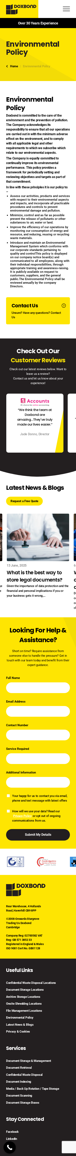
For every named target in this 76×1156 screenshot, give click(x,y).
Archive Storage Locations (23, 997)
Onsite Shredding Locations (24, 1003)
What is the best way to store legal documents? (34, 576)
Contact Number (17, 725)
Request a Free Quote (24, 501)
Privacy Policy (22, 816)
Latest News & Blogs (19, 1024)
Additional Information (21, 772)
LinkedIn (11, 1139)
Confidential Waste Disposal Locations (31, 983)
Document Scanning (19, 1095)
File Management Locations (24, 1011)
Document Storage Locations (25, 990)
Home (14, 66)
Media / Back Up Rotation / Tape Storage (32, 1089)
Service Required (17, 749)
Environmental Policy (19, 1017)
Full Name (13, 678)
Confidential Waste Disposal (24, 1075)
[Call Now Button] (9, 1147)
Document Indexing (18, 1081)
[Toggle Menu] (66, 10)
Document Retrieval (19, 1068)
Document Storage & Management (28, 1061)
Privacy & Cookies (18, 1031)
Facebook (12, 1132)
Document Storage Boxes (22, 1102)
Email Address (16, 701)
